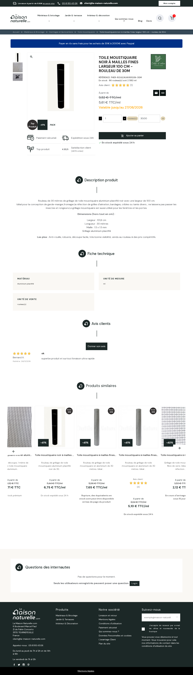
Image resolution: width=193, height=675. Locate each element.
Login (135, 583)
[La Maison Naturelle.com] (20, 18)
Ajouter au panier (135, 135)
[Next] (179, 448)
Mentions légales (86, 671)
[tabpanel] (96, 469)
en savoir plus (49, 3)
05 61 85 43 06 (70, 3)
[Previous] (14, 451)
